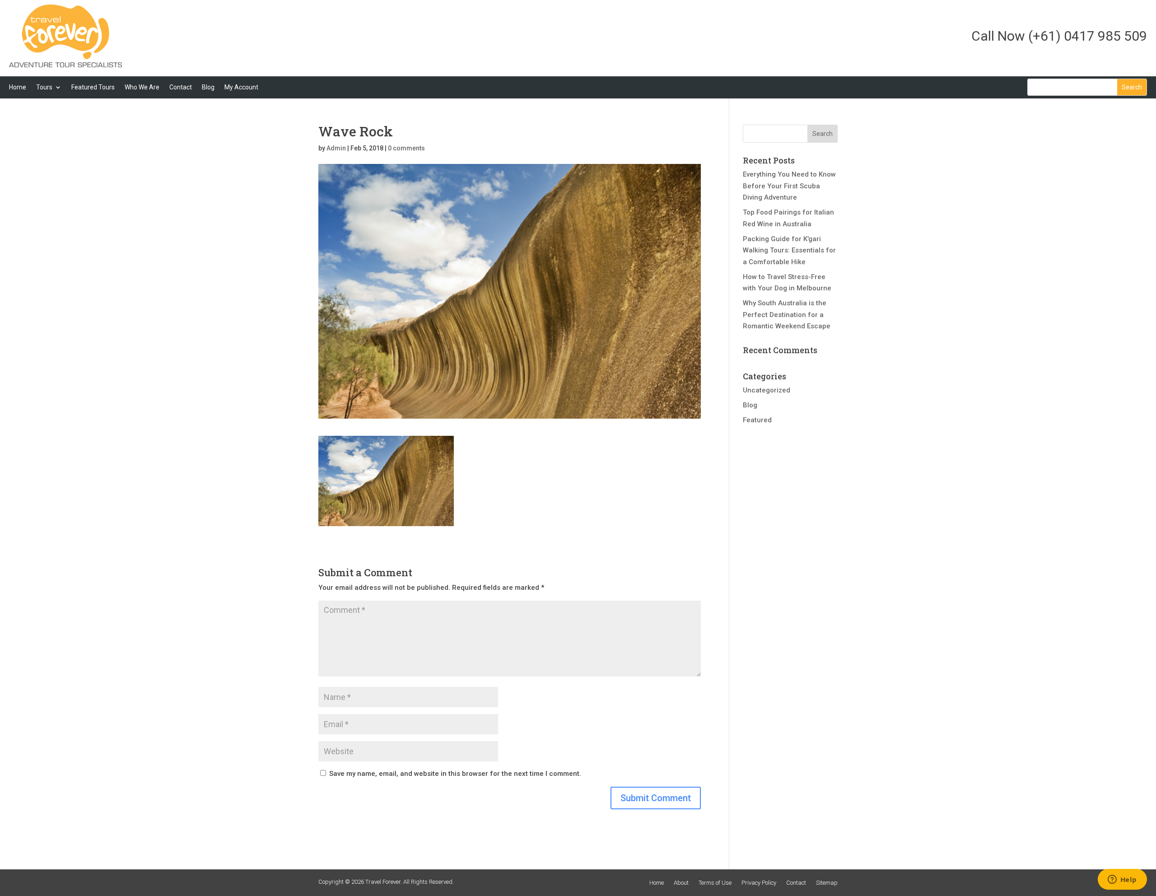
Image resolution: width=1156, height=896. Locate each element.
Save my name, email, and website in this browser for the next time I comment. (455, 774)
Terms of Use (715, 882)
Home (17, 87)
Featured (757, 420)
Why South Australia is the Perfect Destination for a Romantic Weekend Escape (786, 314)
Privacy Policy (758, 882)
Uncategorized (766, 390)
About (681, 882)
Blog (208, 87)
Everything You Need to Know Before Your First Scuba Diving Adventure (789, 185)
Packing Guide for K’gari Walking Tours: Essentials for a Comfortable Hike (789, 250)
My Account (241, 87)
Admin (336, 148)
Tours (44, 87)
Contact (180, 87)
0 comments (406, 148)
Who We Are (142, 87)
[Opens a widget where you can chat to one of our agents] (1122, 880)
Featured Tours (93, 87)
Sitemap (827, 882)
